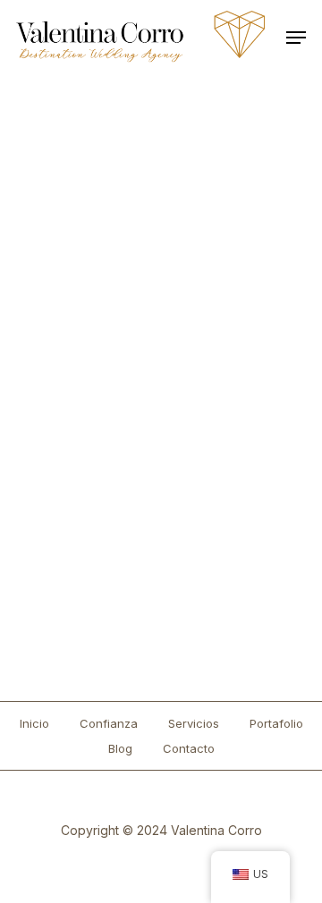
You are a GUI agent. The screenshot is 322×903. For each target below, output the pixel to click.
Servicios (193, 723)
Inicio (34, 723)
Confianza (109, 723)
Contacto (189, 748)
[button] (296, 37)
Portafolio (276, 723)
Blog (120, 748)
